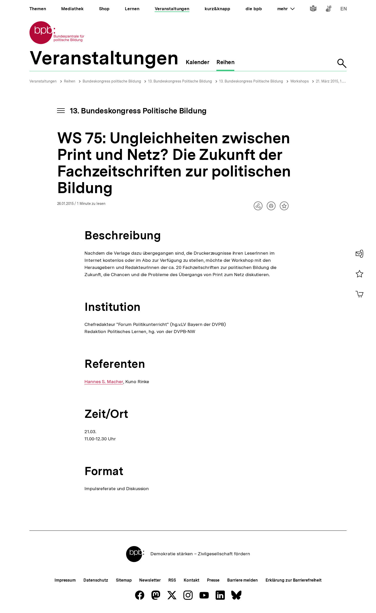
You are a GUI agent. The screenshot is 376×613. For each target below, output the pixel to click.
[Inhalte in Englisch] (344, 9)
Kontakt (191, 580)
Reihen (69, 81)
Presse (213, 580)
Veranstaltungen (43, 81)
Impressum (65, 580)
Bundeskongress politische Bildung (112, 81)
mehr (286, 8)
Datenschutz (95, 580)
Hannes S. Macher (103, 381)
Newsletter (149, 580)
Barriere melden (242, 580)
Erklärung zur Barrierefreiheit (294, 580)
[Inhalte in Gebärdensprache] (328, 9)
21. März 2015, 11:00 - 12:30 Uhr (342, 81)
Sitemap (123, 580)
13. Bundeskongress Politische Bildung (180, 81)
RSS (172, 580)
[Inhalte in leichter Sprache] (313, 9)
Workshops (300, 81)
